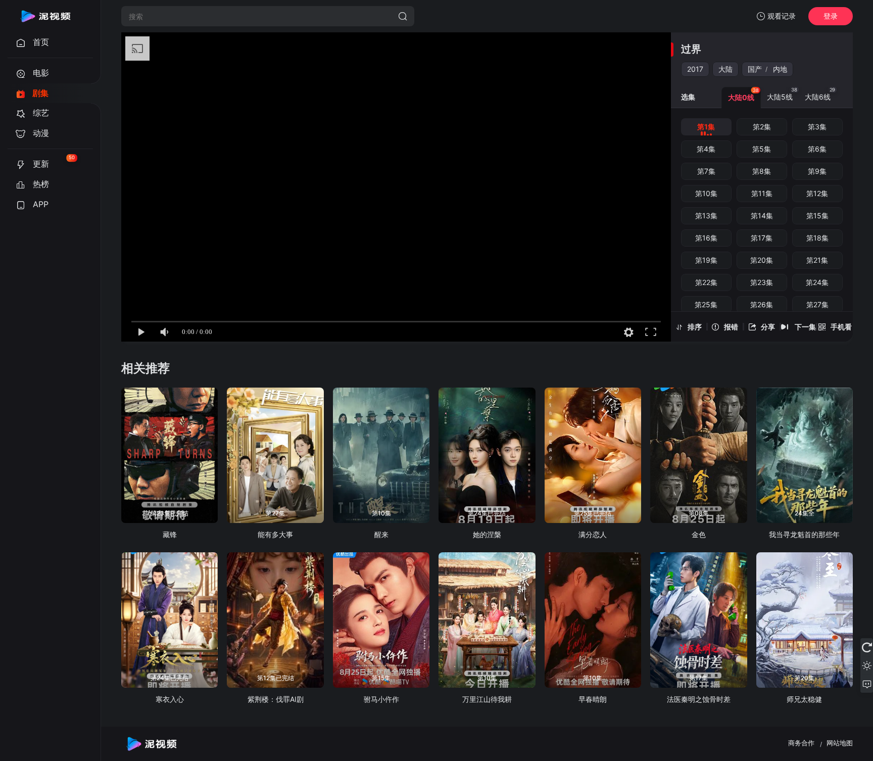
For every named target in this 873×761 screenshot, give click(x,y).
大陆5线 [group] (782, 94)
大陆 (725, 69)
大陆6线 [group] (820, 94)
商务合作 (801, 743)
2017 (695, 69)
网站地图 (840, 743)
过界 (691, 49)
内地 (780, 69)
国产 (755, 69)
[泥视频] (45, 16)
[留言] (866, 684)
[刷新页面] (866, 647)
